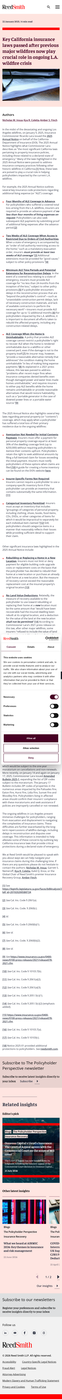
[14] (36, 621)
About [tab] (51, 647)
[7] (24, 353)
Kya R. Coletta (22, 871)
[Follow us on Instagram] (34, 1333)
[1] (37, 168)
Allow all (31, 738)
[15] (4, 1015)
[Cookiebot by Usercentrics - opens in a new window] (45, 639)
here (48, 470)
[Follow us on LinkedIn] (5, 1333)
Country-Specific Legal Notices (39, 1361)
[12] (42, 523)
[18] (4, 1045)
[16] (4, 1029)
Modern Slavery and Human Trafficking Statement (30, 1380)
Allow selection (31, 748)
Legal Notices (28, 1368)
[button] (58, 1277)
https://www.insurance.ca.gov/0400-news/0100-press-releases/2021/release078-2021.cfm (27, 960)
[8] (20, 366)
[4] (46, 262)
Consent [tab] (11, 647)
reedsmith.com (49, 1049)
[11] (8, 495)
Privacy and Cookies (13, 1387)
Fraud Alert (8, 1368)
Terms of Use (38, 1387)
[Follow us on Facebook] (25, 1333)
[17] (4, 1037)
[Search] (49, 7)
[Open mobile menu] (57, 7)
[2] (15, 227)
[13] (27, 587)
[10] (13, 467)
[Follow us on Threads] (44, 1333)
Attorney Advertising (14, 1374)
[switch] (54, 706)
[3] (35, 255)
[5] (20, 289)
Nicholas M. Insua (36, 867)
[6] (53, 312)
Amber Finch (29, 877)
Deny (31, 758)
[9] (16, 403)
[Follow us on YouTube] (15, 1333)
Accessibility (9, 1361)
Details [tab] (31, 647)
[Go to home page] (14, 7)
